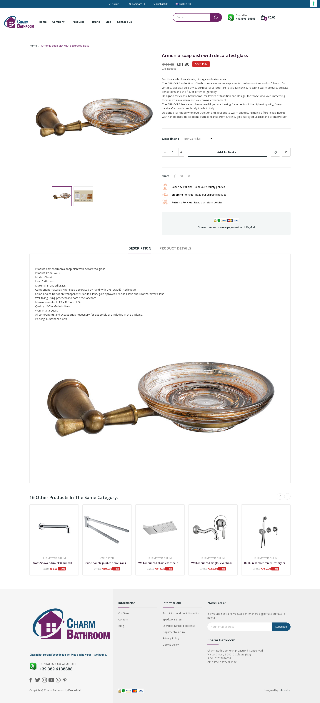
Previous (38, 118)
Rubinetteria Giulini (54, 558)
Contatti (123, 619)
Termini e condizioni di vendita (181, 613)
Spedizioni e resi (172, 619)
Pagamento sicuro (174, 632)
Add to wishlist (275, 152)
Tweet (181, 176)
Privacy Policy (171, 638)
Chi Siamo (124, 613)
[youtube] (51, 680)
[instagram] (44, 680)
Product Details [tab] (175, 248)
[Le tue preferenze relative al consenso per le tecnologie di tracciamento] (313, 3)
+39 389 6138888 (56, 669)
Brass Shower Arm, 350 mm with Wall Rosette (54, 563)
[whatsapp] (58, 680)
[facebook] (30, 680)
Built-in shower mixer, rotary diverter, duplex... (266, 563)
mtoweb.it (285, 690)
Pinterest (188, 176)
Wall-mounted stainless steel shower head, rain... (160, 563)
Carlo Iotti (107, 558)
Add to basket (227, 152)
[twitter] (37, 680)
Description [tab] (139, 248)
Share (174, 176)
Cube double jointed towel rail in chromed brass (107, 563)
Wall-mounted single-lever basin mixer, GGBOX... (213, 563)
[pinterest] (65, 680)
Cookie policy (171, 644)
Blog (121, 625)
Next (149, 118)
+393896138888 (245, 18)
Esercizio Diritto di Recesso (179, 625)
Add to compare (286, 152)
